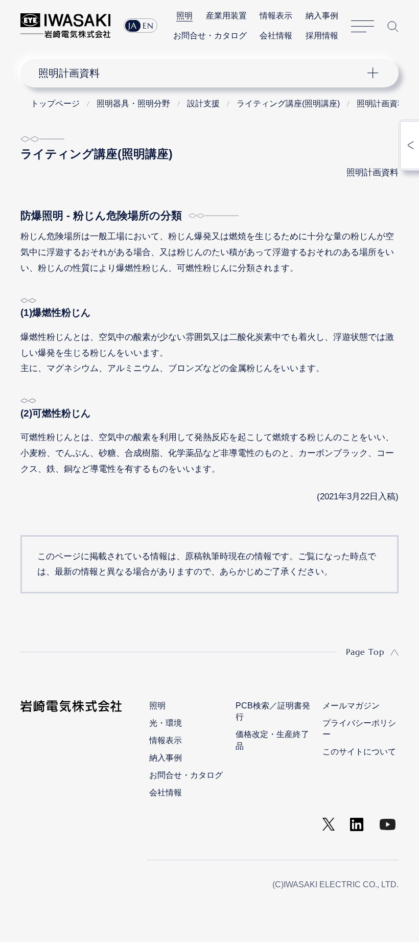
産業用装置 (226, 15)
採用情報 (322, 35)
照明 (184, 15)
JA (132, 25)
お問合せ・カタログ (210, 35)
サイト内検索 (393, 26)
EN (148, 25)
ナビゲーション (201, 73)
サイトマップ (362, 26)
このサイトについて (359, 751)
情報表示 (276, 15)
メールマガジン (351, 705)
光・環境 (165, 723)
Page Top (365, 652)
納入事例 (322, 15)
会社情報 (276, 35)
